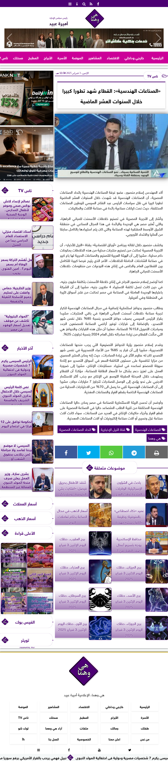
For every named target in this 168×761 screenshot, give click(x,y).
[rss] (91, 3)
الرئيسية (157, 57)
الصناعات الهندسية (148, 429)
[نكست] (26, 124)
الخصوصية (84, 739)
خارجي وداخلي (134, 57)
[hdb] (84, 38)
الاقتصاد (113, 57)
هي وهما (155, 438)
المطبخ (33, 57)
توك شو (23, 728)
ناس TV (152, 76)
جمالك (114, 728)
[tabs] (70, 3)
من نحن (144, 739)
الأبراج (48, 57)
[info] (77, 3)
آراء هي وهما (53, 728)
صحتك (18, 57)
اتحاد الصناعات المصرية (75, 429)
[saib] (26, 180)
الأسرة (62, 57)
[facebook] (98, 3)
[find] (84, 3)
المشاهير (95, 57)
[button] (9, 38)
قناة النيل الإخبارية (113, 429)
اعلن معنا (114, 739)
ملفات (84, 728)
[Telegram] (134, 452)
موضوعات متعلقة (109, 467)
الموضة (77, 57)
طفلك (145, 728)
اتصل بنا (53, 739)
